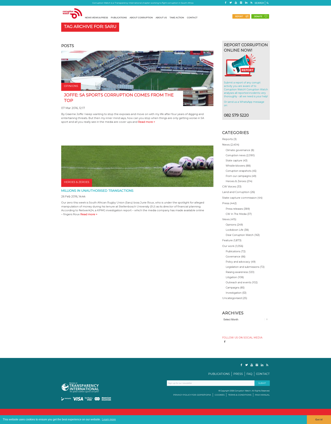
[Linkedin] (246, 2)
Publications (233, 251)
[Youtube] (235, 2)
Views (226, 219)
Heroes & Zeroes (236, 181)
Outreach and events (238, 282)
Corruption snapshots (238, 170)
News (226, 144)
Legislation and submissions (242, 266)
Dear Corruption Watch (240, 235)
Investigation (234, 292)
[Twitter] (230, 2)
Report (239, 16)
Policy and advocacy (238, 261)
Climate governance (238, 150)
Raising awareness (237, 272)
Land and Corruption (235, 192)
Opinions (231, 224)
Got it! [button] (319, 419)
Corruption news (235, 155)
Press (225, 203)
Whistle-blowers (235, 165)
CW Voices (229, 186)
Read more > (146, 121)
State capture (234, 160)
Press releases (234, 208)
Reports (227, 139)
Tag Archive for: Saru (90, 26)
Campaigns (232, 287)
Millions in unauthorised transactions (97, 191)
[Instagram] (241, 2)
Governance (233, 256)
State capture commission (239, 197)
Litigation (231, 277)
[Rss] (251, 2)
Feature (227, 240)
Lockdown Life (234, 229)
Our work (228, 246)
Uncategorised (232, 298)
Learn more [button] (109, 419)
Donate (258, 16)
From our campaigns (238, 176)
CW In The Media (236, 214)
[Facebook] (225, 2)
